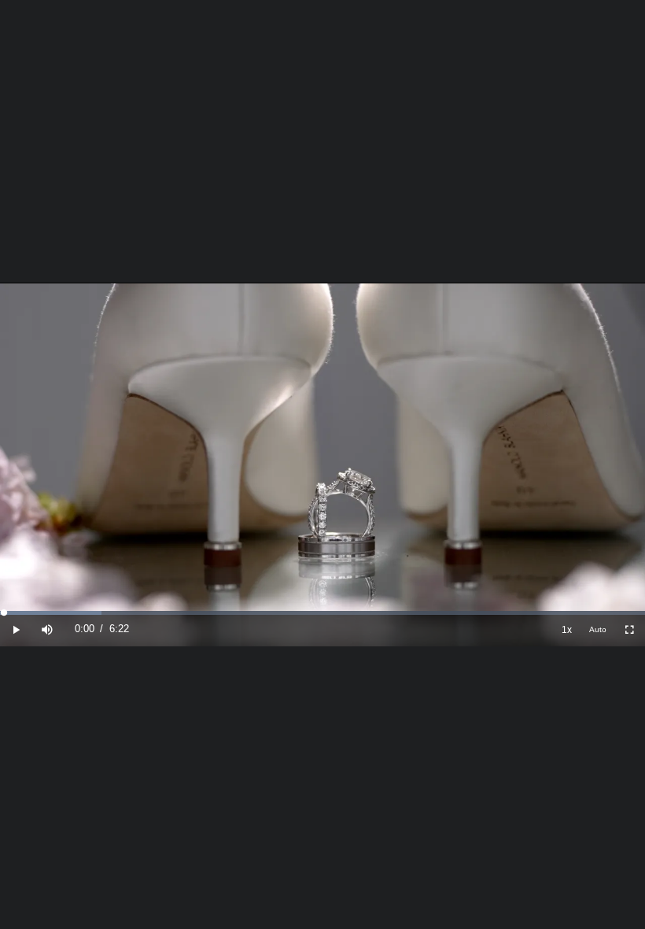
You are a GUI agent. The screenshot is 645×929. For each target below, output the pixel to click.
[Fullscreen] (629, 629)
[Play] (15, 629)
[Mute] (47, 629)
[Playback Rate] (566, 629)
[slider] (322, 613)
